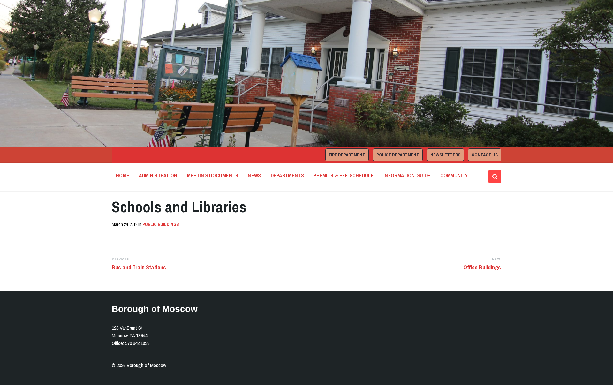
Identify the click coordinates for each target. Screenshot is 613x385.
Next (496, 259)
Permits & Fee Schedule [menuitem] (344, 175)
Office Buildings (482, 267)
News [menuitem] (254, 175)
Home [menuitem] (122, 175)
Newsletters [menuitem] (445, 155)
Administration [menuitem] (158, 175)
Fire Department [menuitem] (347, 155)
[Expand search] (494, 176)
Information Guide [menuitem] (406, 175)
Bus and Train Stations (139, 267)
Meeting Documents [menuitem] (212, 175)
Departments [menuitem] (287, 175)
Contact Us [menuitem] (485, 155)
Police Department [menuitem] (397, 155)
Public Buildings (160, 224)
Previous (120, 259)
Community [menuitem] (454, 175)
